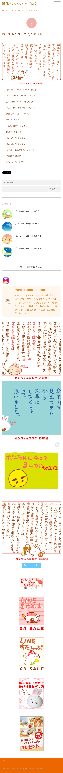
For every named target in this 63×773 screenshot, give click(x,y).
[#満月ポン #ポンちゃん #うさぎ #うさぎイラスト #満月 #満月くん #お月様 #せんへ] (31, 350)
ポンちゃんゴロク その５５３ (28, 211)
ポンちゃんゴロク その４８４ (28, 248)
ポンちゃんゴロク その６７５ (28, 236)
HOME (4, 761)
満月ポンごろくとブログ (20, 768)
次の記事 (52, 189)
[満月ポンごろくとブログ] (19, 3)
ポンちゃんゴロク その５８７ (28, 223)
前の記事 (10, 182)
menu (57, 4)
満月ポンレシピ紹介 (31, 588)
